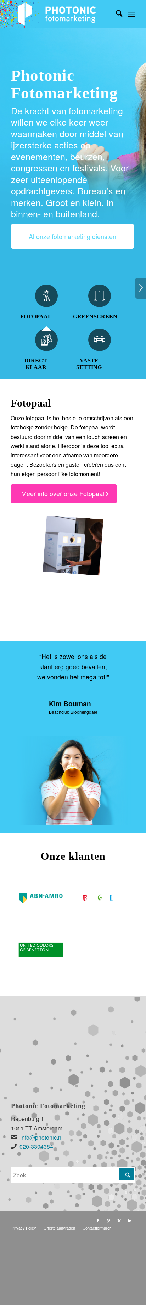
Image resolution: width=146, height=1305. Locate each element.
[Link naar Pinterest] (108, 1220)
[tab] (46, 307)
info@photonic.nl (41, 1137)
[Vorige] (27, 661)
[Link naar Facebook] (97, 1220)
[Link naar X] (119, 1220)
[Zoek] (116, 14)
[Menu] (131, 14)
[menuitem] (116, 14)
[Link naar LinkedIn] (129, 1220)
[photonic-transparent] (60, 14)
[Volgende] (140, 288)
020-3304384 (36, 1146)
